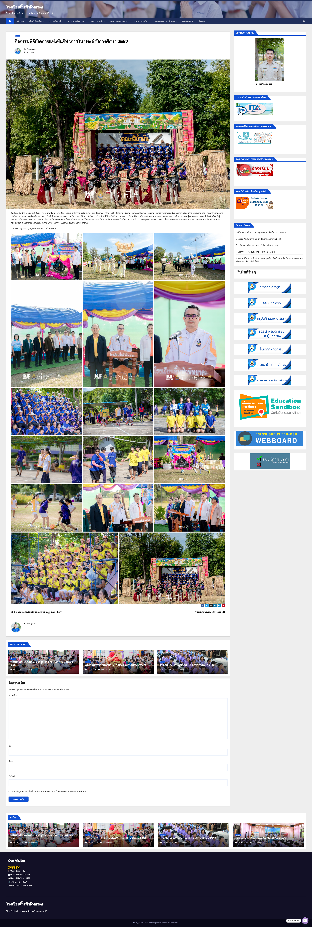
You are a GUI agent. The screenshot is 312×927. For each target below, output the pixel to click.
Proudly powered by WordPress (144, 923)
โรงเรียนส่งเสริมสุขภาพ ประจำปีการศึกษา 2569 (187, 665)
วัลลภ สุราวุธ (31, 49)
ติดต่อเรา (202, 21)
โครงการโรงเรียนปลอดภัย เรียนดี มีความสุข (255, 252)
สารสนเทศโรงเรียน (76, 21)
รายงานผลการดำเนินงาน (165, 21)
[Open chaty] (305, 920)
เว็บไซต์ (12, 776)
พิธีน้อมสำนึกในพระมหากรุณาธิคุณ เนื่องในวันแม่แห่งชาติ (41, 663)
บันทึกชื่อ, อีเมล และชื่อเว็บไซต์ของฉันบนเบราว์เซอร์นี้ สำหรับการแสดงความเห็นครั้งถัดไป (50, 792)
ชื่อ (10, 746)
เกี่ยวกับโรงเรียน (36, 21)
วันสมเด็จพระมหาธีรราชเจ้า (209, 612)
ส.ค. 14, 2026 (18, 843)
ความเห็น (13, 695)
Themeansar (174, 923)
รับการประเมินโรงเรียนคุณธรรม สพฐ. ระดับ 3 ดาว (37, 612)
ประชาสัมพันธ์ (55, 21)
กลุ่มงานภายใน (97, 21)
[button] (304, 21)
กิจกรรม (17, 36)
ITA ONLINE (188, 21)
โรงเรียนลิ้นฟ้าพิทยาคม (25, 7)
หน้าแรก (20, 21)
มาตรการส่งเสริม (141, 21)
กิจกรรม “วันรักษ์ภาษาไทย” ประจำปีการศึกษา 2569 (115, 665)
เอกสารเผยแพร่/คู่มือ (118, 21)
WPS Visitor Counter (24, 886)
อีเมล (11, 761)
